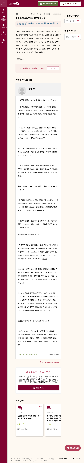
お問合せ (18, 461)
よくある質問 (15, 459)
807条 (45, 258)
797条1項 (28, 210)
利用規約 (25, 459)
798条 (33, 251)
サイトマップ (28, 461)
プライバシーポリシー (39, 459)
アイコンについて (41, 461)
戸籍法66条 (25, 334)
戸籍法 (20, 320)
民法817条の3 (36, 138)
